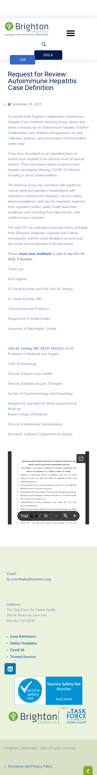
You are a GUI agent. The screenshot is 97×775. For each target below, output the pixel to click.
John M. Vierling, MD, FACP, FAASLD (36, 348)
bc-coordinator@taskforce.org (29, 579)
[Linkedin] (10, 668)
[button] (70, 33)
